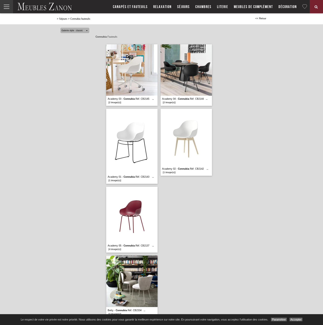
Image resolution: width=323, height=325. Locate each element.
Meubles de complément (253, 6)
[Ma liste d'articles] (305, 6)
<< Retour (260, 18)
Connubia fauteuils (80, 18)
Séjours (183, 6)
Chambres (203, 6)
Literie (222, 6)
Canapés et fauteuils (130, 6)
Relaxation (162, 6)
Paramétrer (279, 319)
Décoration (288, 6)
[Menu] (6, 6)
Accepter (296, 319)
